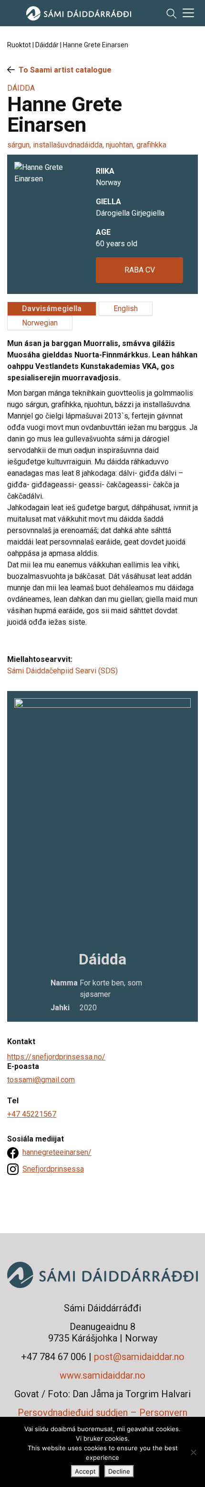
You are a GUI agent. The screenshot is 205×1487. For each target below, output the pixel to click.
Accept (85, 1471)
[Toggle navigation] (188, 13)
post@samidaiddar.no (139, 1356)
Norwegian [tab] (40, 322)
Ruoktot (19, 45)
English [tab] (125, 308)
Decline (119, 1471)
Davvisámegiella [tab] (52, 308)
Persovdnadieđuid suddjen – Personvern (102, 1412)
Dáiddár (47, 45)
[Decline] (193, 1452)
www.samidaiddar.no (102, 1375)
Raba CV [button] (139, 269)
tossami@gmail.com (41, 1079)
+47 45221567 (31, 1114)
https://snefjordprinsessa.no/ (56, 1056)
